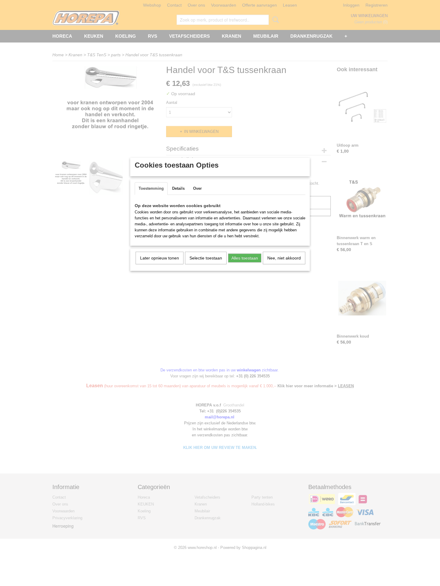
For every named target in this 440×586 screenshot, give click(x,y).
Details (178, 188)
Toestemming (151, 188)
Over (197, 188)
